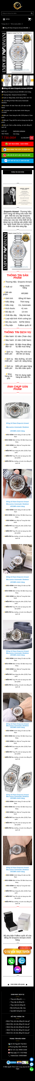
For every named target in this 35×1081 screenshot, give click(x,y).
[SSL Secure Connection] (25, 1062)
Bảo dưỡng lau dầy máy (18, 1008)
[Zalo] (32, 1064)
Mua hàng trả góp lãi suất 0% (18, 149)
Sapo (17, 1069)
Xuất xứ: (4, 131)
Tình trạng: (5, 134)
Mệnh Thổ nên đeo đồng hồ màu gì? (18, 1030)
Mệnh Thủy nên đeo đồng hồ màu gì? (18, 1021)
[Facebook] (32, 1059)
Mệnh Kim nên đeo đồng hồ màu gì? (18, 1033)
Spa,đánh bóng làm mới (18, 1011)
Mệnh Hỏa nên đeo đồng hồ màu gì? (18, 1027)
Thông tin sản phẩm (17, 172)
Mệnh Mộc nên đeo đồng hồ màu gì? (18, 1024)
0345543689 (23, 1055)
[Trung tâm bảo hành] (17, 5)
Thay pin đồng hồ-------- (18, 999)
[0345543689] (32, 1069)
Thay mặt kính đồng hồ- (18, 1005)
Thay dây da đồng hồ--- (18, 1002)
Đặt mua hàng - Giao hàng (18, 144)
